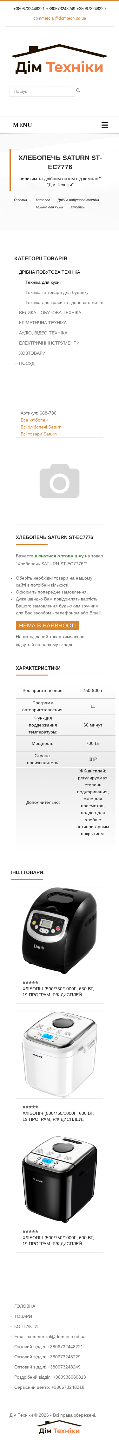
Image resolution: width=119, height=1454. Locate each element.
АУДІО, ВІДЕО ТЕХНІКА (43, 332)
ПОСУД (26, 363)
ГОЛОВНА (24, 1306)
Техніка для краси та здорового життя (64, 302)
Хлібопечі (77, 207)
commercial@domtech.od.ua (59, 18)
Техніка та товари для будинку (57, 292)
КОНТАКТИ (26, 1326)
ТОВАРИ (23, 1316)
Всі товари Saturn (39, 433)
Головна (20, 200)
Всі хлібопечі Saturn (41, 426)
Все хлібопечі (35, 419)
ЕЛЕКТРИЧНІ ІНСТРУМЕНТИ (49, 343)
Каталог (43, 200)
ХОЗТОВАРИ (32, 353)
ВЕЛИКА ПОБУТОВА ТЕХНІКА (50, 312)
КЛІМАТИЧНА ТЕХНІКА (43, 322)
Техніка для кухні (49, 207)
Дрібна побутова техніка (78, 200)
